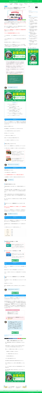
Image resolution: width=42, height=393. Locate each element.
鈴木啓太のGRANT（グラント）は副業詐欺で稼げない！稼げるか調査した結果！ (33, 44)
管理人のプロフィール (26, 3)
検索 (29, 6)
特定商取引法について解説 (16, 3)
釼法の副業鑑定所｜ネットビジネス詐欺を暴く (21, 1)
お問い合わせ (36, 3)
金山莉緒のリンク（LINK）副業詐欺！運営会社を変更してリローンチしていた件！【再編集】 (33, 41)
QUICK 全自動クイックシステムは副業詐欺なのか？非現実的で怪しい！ (33, 36)
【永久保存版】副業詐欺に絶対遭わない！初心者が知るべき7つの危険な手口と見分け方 (33, 24)
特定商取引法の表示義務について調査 (13, 110)
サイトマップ (31, 3)
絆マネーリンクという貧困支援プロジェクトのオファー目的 (15, 108)
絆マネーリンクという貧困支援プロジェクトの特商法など (14, 109)
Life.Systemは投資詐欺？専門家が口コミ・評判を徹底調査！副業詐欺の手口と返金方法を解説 (33, 27)
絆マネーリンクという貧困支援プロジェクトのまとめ (13, 115)
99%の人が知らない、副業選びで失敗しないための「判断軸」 (33, 18)
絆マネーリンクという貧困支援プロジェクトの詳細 (13, 106)
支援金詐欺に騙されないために (12, 107)
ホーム (6, 3)
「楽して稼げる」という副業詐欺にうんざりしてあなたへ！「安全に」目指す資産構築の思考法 (33, 21)
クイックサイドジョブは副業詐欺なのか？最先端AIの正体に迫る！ (33, 38)
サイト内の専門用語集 (11, 3)
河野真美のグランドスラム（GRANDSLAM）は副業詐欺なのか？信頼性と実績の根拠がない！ (33, 33)
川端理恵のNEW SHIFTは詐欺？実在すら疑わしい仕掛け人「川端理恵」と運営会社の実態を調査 (33, 30)
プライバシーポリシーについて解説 (21, 3)
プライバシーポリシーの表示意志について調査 (14, 111)
